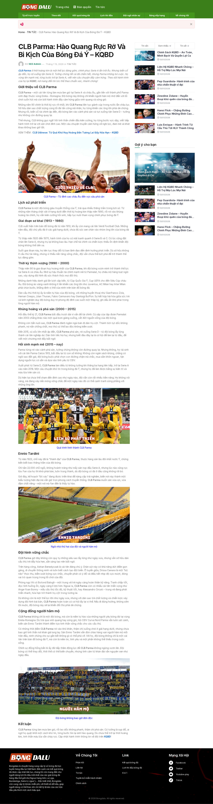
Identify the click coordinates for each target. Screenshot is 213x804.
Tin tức (79, 773)
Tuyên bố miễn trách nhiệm (89, 778)
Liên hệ (79, 767)
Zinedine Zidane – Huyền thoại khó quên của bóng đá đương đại (174, 97)
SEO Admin (35, 64)
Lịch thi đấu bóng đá (132, 767)
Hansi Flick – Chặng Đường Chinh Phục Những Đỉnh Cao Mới (174, 112)
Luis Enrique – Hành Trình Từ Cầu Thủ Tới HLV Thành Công (175, 126)
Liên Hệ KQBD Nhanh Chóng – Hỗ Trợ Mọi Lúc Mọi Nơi (175, 68)
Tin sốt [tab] (183, 46)
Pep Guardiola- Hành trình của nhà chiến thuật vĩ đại (176, 83)
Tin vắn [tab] (144, 46)
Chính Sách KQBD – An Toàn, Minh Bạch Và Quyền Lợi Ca (175, 54)
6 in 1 (124, 773)
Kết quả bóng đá (130, 762)
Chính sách (81, 783)
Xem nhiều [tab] (163, 46)
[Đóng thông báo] (191, 24)
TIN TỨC (31, 32)
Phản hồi (80, 762)
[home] (36, 6)
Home (21, 32)
